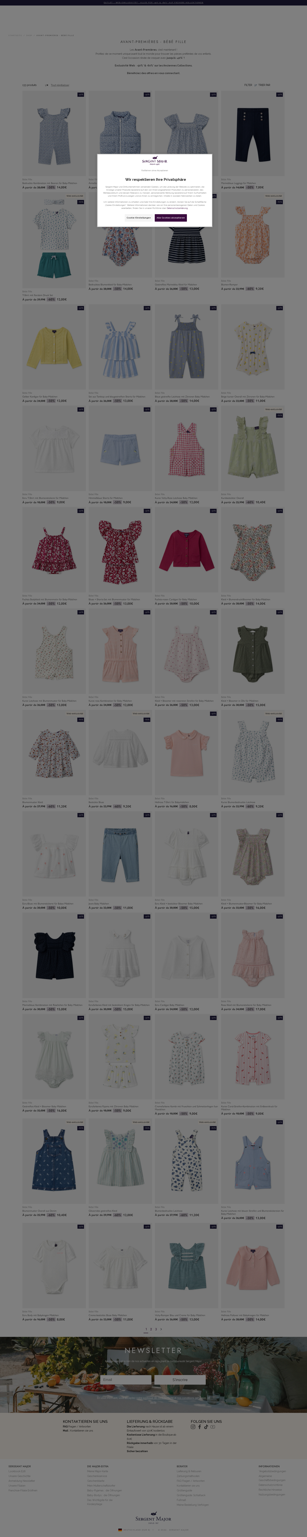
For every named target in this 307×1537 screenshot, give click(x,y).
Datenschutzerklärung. (177, 208)
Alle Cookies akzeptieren (171, 217)
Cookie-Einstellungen (139, 217)
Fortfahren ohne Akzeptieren (154, 170)
